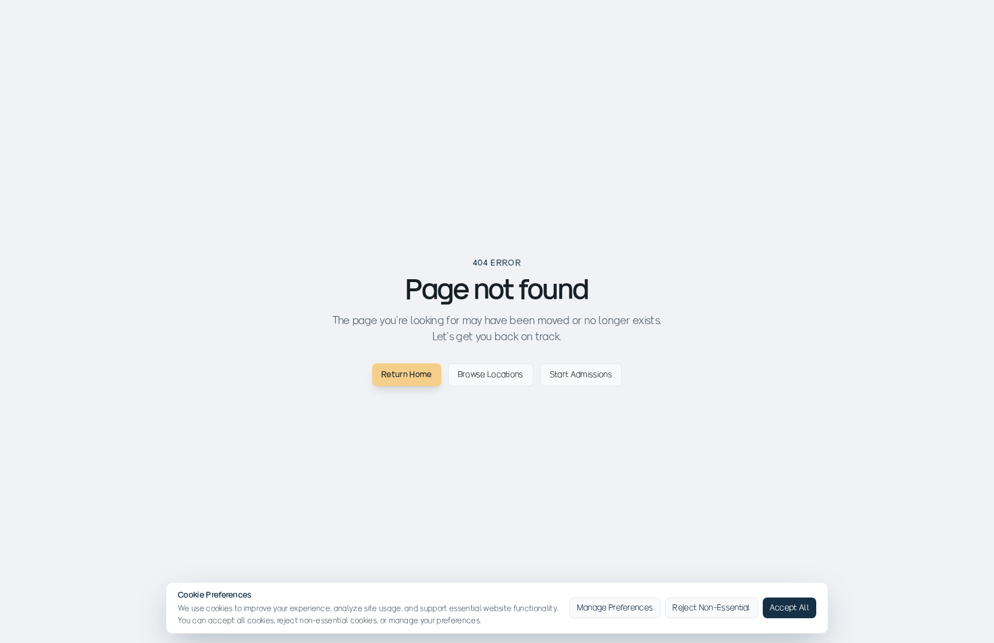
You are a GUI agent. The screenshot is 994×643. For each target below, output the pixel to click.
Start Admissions (581, 374)
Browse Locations (490, 374)
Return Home (406, 374)
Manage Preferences (615, 607)
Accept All (789, 607)
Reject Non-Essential (711, 607)
